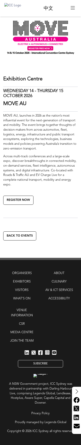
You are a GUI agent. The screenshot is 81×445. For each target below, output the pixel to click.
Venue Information (22, 313)
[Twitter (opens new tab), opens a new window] (76, 409)
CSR (22, 324)
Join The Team (22, 341)
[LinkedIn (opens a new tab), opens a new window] (27, 353)
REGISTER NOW (18, 199)
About (59, 273)
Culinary (59, 281)
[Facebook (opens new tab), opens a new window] (76, 400)
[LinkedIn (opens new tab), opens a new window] (76, 417)
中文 (48, 8)
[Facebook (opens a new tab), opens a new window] (40, 353)
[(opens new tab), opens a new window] (62, 8)
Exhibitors (22, 281)
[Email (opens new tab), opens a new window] (76, 426)
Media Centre (21, 332)
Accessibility (59, 298)
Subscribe (40, 363)
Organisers (22, 273)
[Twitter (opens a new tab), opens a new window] (34, 353)
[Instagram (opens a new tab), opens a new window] (47, 353)
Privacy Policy (40, 413)
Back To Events (20, 235)
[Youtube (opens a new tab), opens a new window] (54, 353)
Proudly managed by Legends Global (40, 422)
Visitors (22, 290)
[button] (73, 8)
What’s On (21, 298)
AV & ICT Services (59, 290)
